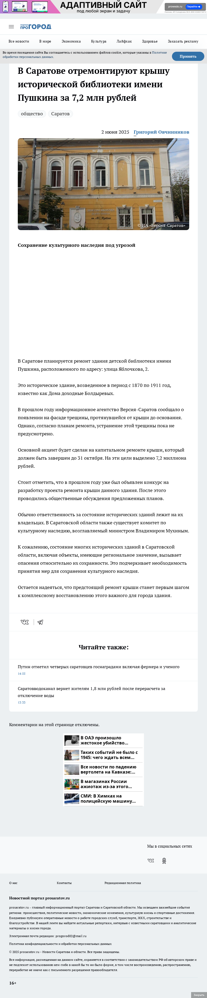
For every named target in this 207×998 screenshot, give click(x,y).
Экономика (71, 41)
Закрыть (199, 995)
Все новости (19, 41)
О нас (13, 883)
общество (32, 113)
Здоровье (150, 41)
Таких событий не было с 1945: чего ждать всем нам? (109, 755)
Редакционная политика (123, 883)
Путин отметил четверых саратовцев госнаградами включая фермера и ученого (99, 669)
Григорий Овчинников (161, 132)
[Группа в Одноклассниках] (164, 860)
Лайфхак (124, 41)
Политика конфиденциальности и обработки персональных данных (60, 944)
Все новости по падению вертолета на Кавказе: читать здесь (108, 769)
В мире (45, 41)
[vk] (25, 622)
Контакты (64, 883)
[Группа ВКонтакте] (150, 860)
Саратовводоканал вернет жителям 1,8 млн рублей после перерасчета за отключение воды (91, 695)
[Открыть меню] (11, 26)
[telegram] (42, 622)
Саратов (60, 113)
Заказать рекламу (183, 41)
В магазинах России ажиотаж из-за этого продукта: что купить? (106, 784)
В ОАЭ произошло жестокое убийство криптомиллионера (103, 740)
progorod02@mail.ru (71, 936)
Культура (98, 41)
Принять (188, 56)
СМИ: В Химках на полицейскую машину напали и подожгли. (106, 798)
